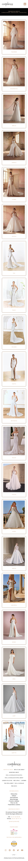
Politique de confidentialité (18, 857)
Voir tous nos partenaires (14, 837)
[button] (25, 4)
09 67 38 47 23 (16, 818)
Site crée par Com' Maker (19, 858)
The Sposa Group (9, 783)
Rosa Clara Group (19, 769)
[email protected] (14, 821)
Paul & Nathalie (19, 783)
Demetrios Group (14, 772)
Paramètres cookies (14, 804)
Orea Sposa (16, 780)
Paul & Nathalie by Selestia (14, 775)
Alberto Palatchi (7, 780)
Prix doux (14, 786)
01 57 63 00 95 (15, 817)
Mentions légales (7, 857)
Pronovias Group (8, 769)
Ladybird (23, 780)
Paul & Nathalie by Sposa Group (14, 777)
